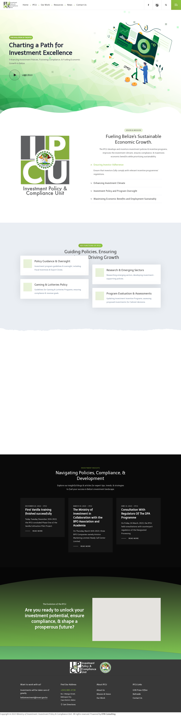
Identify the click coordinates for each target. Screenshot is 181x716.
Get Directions (69, 704)
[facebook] (148, 5)
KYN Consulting (108, 714)
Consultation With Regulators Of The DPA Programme (135, 513)
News (69, 5)
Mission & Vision (104, 694)
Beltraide (137, 694)
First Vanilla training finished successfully (38, 511)
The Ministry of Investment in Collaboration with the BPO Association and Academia (87, 517)
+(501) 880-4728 (68, 690)
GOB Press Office (140, 690)
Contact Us (81, 5)
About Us (101, 690)
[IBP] (157, 5)
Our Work (45, 5)
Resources (58, 5)
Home (25, 5)
